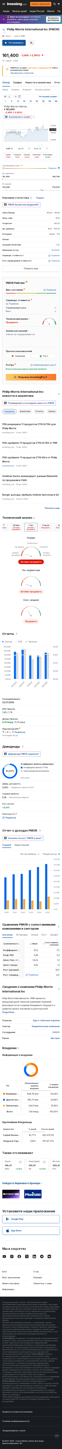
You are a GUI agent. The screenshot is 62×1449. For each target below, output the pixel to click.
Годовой (6, 845)
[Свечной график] (5, 96)
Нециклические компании (46, 1026)
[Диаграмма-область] (9, 96)
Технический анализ (17, 517)
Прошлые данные (42, 90)
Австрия (55, 1038)
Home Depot (34, 1161)
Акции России (37, 11)
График (17, 82)
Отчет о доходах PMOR (19, 830)
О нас (36, 1271)
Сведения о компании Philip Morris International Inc (27, 989)
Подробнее (8, 1012)
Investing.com (8, 466)
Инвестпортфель (10, 1283)
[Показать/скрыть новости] (19, 96)
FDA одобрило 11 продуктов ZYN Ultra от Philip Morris (29, 459)
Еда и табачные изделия (46, 1020)
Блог (4, 1271)
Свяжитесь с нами (42, 1283)
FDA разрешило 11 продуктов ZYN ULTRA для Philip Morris (29, 426)
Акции (6, 11)
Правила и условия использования (17, 1412)
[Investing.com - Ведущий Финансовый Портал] (17, 4)
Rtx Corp (56, 1161)
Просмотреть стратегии (22, 73)
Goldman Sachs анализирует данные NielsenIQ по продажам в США (30, 478)
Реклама (37, 1277)
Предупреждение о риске (13, 1431)
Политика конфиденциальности (15, 1421)
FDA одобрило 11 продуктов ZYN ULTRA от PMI (29, 442)
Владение (27, 90)
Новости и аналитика (38, 82)
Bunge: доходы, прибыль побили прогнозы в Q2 (30, 494)
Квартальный (22, 845)
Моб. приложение (11, 1277)
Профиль (15, 90)
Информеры (8, 1289)
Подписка (52, 168)
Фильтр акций (19, 11)
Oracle (7, 1161)
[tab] (16, 527)
